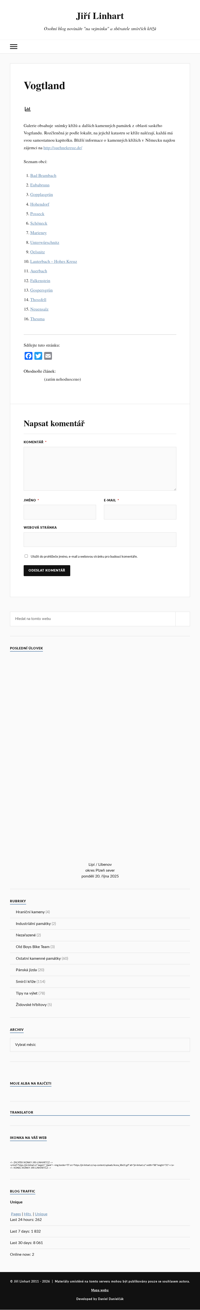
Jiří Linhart (100, 15)
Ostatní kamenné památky (38, 958)
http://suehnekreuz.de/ (62, 147)
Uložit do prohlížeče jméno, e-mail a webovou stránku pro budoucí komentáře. (84, 556)
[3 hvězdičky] (33, 379)
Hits (28, 1214)
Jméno (31, 500)
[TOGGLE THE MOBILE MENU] (13, 46)
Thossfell (38, 299)
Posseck (37, 213)
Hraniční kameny (30, 912)
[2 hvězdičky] (29, 379)
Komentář (35, 442)
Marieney (38, 232)
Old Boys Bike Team (33, 947)
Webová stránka (40, 527)
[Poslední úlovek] (100, 859)
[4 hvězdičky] (37, 379)
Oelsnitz (37, 252)
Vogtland (44, 85)
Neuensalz (39, 309)
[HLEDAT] (182, 619)
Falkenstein (40, 280)
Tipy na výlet (27, 993)
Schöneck (38, 223)
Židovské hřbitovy (31, 1005)
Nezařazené (26, 935)
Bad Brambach (43, 175)
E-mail (111, 500)
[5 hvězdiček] (41, 379)
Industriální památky (33, 924)
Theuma (37, 319)
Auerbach (38, 271)
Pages (16, 1214)
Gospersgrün (41, 290)
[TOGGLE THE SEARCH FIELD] (186, 46)
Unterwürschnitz (44, 242)
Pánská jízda (26, 970)
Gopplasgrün (41, 194)
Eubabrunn (40, 185)
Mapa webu (100, 1290)
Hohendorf (39, 204)
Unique (41, 1214)
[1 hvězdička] (26, 379)
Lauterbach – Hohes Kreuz (53, 261)
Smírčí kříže (26, 982)
